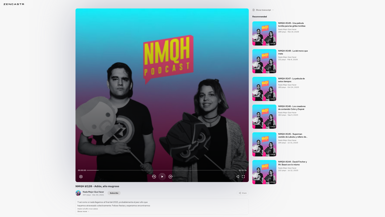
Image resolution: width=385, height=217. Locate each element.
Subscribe (114, 193)
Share (244, 193)
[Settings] (81, 176)
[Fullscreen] (243, 176)
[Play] (162, 176)
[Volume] (238, 176)
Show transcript (263, 10)
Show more (82, 211)
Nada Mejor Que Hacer (93, 192)
